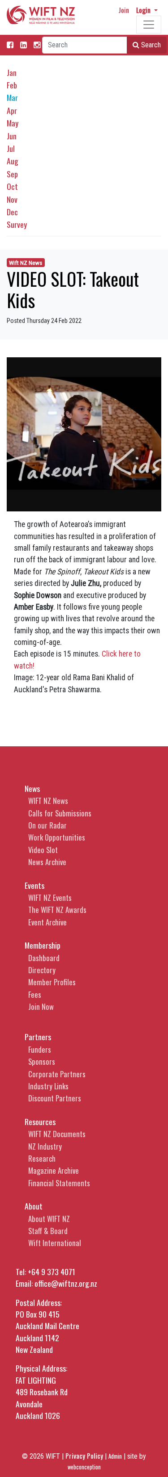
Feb (12, 85)
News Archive (47, 861)
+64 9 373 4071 (51, 1271)
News (32, 788)
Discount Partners (54, 1098)
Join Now (41, 1006)
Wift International (54, 1242)
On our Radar (47, 825)
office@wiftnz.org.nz (65, 1283)
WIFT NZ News (48, 800)
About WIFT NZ (49, 1218)
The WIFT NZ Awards (57, 909)
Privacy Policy (84, 1455)
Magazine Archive (53, 1170)
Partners (38, 1036)
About (34, 1206)
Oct (12, 186)
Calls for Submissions (59, 813)
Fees (34, 994)
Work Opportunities (56, 837)
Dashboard (44, 957)
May (12, 123)
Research (42, 1158)
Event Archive (47, 922)
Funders (39, 1049)
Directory (42, 969)
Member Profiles (52, 981)
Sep (12, 174)
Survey (17, 224)
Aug (12, 161)
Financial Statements (59, 1182)
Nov (12, 199)
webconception (84, 1467)
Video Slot (43, 849)
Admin (115, 1456)
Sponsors (41, 1061)
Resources (40, 1121)
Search (150, 45)
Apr (12, 110)
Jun (12, 136)
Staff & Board (48, 1230)
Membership (42, 945)
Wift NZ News (25, 262)
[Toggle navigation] (148, 24)
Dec (12, 212)
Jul (11, 148)
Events (34, 885)
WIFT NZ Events (50, 897)
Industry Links (48, 1086)
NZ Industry (45, 1146)
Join (123, 9)
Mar (12, 97)
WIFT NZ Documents (57, 1133)
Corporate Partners (57, 1074)
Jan (12, 72)
